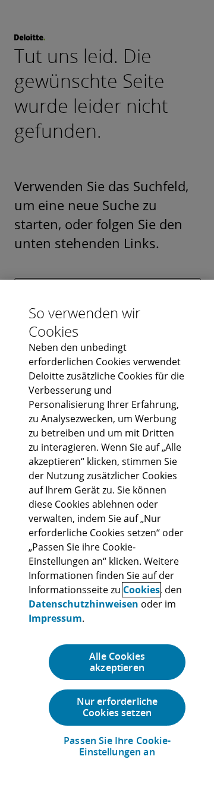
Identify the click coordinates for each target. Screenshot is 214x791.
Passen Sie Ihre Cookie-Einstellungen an (117, 746)
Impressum (55, 618)
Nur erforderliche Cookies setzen (117, 707)
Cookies (141, 589)
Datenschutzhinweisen (84, 603)
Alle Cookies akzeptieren (117, 662)
